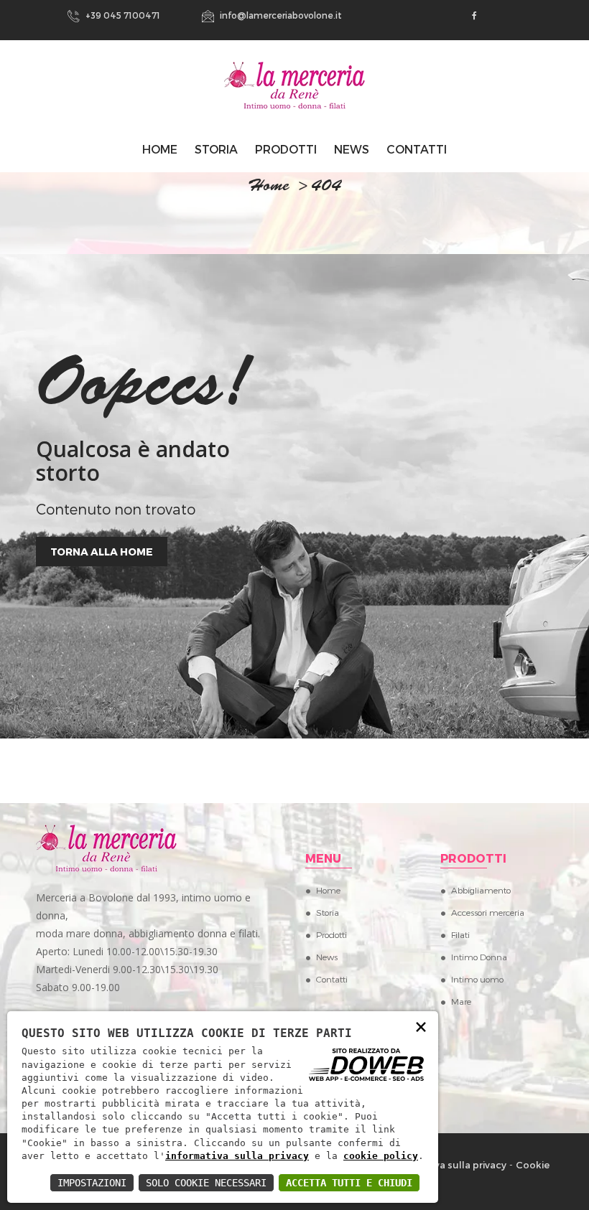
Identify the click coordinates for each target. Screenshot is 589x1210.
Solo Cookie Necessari (206, 1182)
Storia (216, 149)
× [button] (420, 1025)
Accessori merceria (487, 912)
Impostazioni (91, 1182)
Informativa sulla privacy (448, 1165)
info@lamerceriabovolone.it (280, 15)
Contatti (416, 149)
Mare (461, 1001)
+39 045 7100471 (121, 15)
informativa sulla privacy (237, 1155)
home (268, 187)
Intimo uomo (477, 979)
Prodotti (286, 149)
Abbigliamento (481, 890)
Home (328, 890)
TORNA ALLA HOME (101, 551)
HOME (159, 149)
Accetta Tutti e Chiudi (349, 1182)
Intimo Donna (479, 957)
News (351, 149)
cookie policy (380, 1155)
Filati (460, 934)
